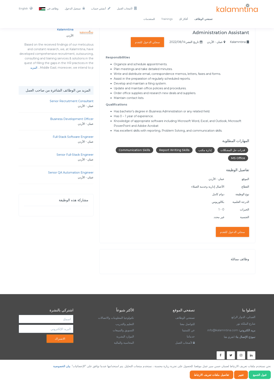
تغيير (241, 375)
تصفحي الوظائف (185, 318)
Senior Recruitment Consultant (71, 101)
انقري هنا (229, 337)
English (23, 8)
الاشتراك (60, 338)
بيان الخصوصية (61, 366)
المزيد (33, 67)
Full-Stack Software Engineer (73, 137)
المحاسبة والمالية (124, 342)
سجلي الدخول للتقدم (147, 42)
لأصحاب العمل (124, 8)
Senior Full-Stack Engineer (75, 154)
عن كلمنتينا (188, 330)
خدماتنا (191, 336)
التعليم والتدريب (125, 324)
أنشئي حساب (98, 8)
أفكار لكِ (183, 18)
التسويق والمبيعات (123, 330)
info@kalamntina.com (222, 330)
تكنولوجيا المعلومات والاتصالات (115, 318)
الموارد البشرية (125, 336)
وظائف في (52, 8)
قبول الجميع (260, 375)
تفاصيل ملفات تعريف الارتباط (211, 375)
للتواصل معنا (187, 324)
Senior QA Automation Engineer (70, 172)
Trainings (167, 18)
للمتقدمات (149, 18)
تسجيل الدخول (73, 8)
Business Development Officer (71, 119)
